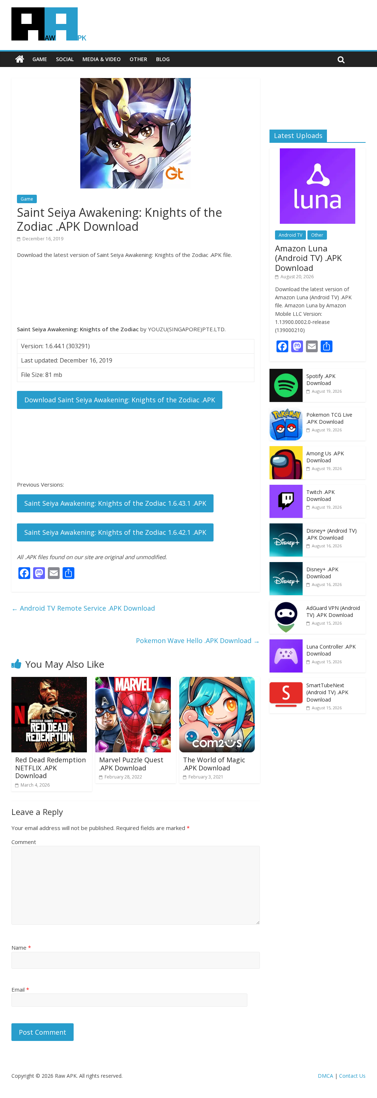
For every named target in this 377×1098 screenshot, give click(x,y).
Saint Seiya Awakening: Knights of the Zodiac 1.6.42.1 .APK (115, 532)
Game (39, 59)
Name (21, 947)
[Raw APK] (19, 59)
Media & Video (101, 59)
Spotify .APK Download (320, 380)
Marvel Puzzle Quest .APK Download (131, 763)
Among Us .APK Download (325, 457)
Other (138, 59)
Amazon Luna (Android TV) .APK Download (308, 258)
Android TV (290, 235)
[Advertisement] (135, 291)
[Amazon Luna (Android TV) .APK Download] (317, 152)
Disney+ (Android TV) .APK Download (331, 534)
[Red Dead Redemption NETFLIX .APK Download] (49, 681)
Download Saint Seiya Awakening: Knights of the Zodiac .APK (119, 399)
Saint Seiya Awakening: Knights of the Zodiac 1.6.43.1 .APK (115, 503)
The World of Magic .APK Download (214, 763)
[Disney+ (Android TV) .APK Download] (286, 527)
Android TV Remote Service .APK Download (83, 608)
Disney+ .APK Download (322, 573)
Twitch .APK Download (320, 495)
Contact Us (352, 1075)
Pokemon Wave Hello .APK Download (198, 640)
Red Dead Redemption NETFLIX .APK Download (50, 767)
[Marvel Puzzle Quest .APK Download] (133, 681)
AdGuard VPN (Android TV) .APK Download (333, 611)
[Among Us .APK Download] (286, 449)
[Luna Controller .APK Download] (286, 643)
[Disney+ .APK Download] (286, 565)
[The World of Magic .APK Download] (217, 681)
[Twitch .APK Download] (286, 488)
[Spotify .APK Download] (286, 372)
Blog (163, 59)
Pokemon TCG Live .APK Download (329, 418)
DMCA (325, 1075)
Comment (23, 841)
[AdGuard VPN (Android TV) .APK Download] (286, 604)
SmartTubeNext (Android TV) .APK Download (327, 692)
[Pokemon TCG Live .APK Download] (286, 411)
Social (65, 59)
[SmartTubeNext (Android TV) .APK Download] (286, 681)
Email (20, 989)
